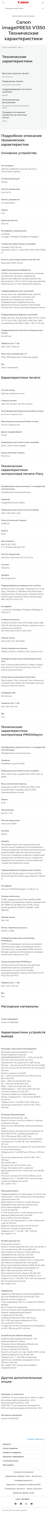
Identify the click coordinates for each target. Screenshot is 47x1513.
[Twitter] (26, 1504)
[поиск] (3, 2)
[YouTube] (31, 1504)
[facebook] (15, 1504)
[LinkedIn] (21, 1504)
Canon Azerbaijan (23, 1499)
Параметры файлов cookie (23, 1493)
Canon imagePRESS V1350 (11, 47)
